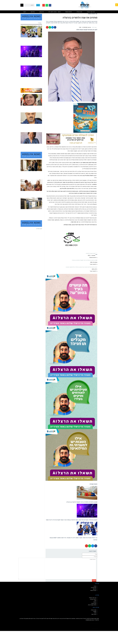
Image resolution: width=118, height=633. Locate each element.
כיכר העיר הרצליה (91, 11)
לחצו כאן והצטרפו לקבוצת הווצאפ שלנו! (86, 29)
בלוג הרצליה (93, 603)
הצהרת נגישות (93, 590)
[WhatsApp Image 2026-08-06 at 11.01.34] (71, 299)
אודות (95, 586)
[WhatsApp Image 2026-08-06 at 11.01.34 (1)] (71, 351)
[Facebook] (50, 5)
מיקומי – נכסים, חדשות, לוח (54, 11)
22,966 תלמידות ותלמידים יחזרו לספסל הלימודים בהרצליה (84, 260)
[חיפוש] (21, 5)
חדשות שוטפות (68, 11)
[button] (116, 4)
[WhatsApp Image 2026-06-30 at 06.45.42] (85, 117)
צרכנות (94, 602)
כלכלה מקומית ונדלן (92, 604)
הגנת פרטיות (93, 587)
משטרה (94, 611)
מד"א (95, 612)
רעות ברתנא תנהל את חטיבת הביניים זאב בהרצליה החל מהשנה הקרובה (81, 267)
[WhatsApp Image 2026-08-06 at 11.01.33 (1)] (71, 454)
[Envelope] (43, 5)
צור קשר (94, 589)
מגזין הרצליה (79, 11)
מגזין (95, 600)
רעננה (24, 11)
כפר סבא (33, 11)
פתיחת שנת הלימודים (90, 253)
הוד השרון (41, 11)
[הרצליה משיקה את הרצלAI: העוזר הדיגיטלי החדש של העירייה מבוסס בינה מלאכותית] (71, 403)
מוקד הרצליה (93, 610)
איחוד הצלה (93, 614)
